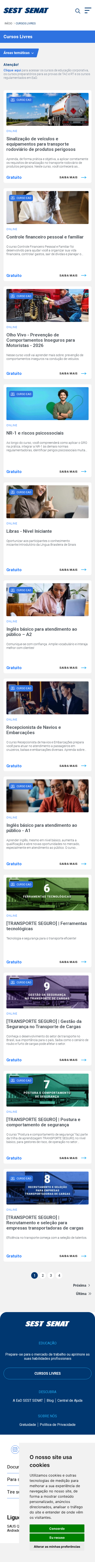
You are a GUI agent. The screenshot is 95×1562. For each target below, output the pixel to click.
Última (81, 1294)
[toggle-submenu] (88, 11)
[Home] (32, 10)
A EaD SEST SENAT (28, 1400)
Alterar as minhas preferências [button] (57, 1546)
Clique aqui (12, 70)
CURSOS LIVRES (47, 1373)
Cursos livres (26, 23)
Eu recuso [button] (57, 1537)
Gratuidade (27, 1425)
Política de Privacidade (58, 1425)
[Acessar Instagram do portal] (15, 1447)
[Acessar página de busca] (77, 11)
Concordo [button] (57, 1528)
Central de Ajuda (69, 1400)
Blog (50, 1400)
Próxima (79, 1285)
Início (8, 23)
